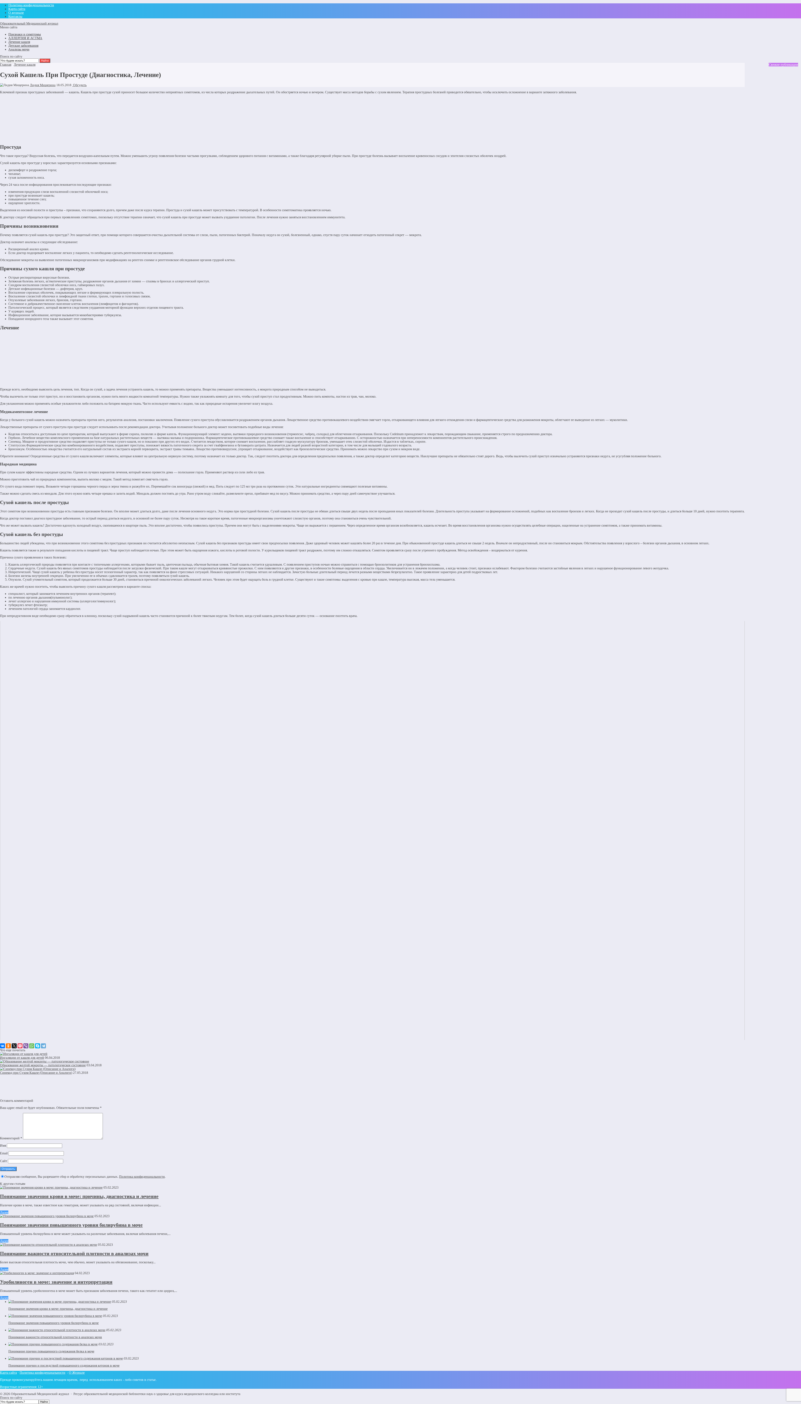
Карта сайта (8, 1372)
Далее (4, 1212)
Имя (3, 1145)
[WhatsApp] (31, 1045)
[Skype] (37, 1045)
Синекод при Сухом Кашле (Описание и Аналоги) (36, 1072)
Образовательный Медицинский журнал (29, 23)
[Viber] (25, 1045)
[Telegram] (43, 1045)
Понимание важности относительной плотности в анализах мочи (74, 1253)
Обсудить (79, 85)
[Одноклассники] (8, 1045)
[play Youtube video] (372, 830)
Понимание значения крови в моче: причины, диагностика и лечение (79, 1196)
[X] (14, 1045)
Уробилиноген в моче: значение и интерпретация (56, 1282)
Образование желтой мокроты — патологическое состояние (43, 1065)
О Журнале (77, 1372)
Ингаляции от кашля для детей (22, 1057)
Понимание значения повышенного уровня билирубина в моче (71, 1225)
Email (4, 1153)
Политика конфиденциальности (142, 1176)
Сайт (3, 1161)
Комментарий (11, 1138)
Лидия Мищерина (42, 85)
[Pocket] (20, 1045)
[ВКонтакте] (2, 1045)
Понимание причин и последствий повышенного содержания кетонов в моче (64, 1365)
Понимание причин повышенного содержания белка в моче (51, 1351)
